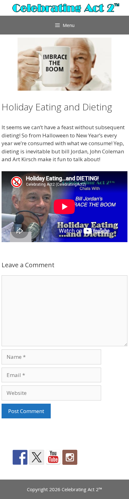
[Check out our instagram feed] (69, 457)
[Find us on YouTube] (53, 457)
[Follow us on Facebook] (20, 457)
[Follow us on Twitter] (36, 457)
